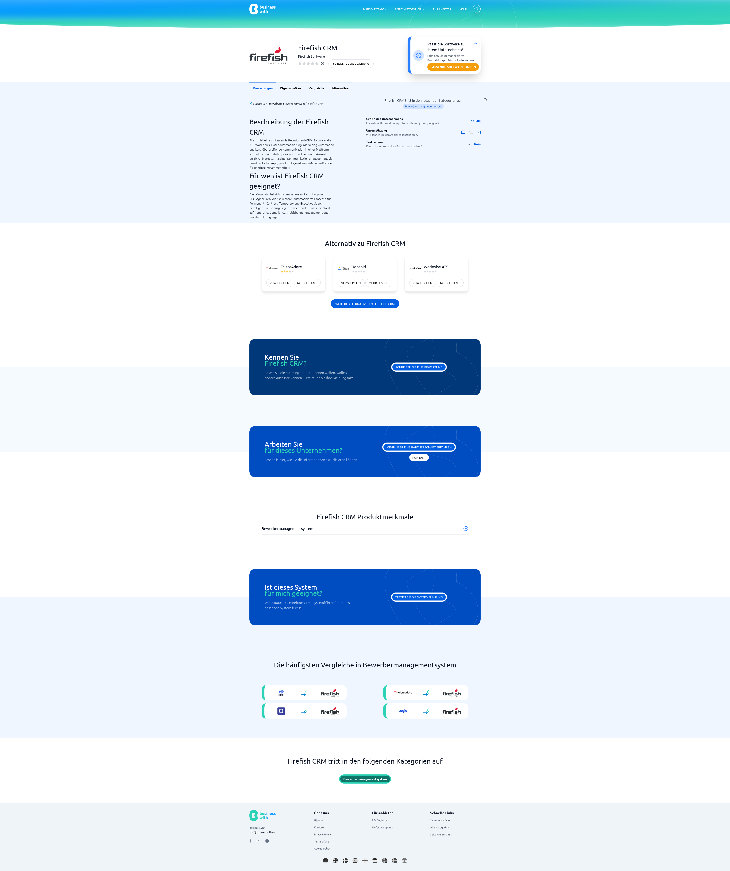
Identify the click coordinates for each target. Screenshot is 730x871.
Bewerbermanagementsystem (286, 103)
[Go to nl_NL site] (375, 860)
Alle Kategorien (439, 827)
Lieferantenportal (382, 827)
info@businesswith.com (263, 832)
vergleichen (279, 283)
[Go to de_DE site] (325, 860)
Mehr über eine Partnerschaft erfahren (419, 447)
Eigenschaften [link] (290, 88)
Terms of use (321, 841)
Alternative (340, 88)
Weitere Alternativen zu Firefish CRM (365, 304)
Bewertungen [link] (263, 88)
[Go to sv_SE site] (394, 860)
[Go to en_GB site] (335, 860)
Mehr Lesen (306, 283)
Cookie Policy (322, 848)
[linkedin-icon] (258, 841)
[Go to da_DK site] (345, 860)
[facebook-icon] (250, 841)
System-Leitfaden (440, 820)
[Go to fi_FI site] (365, 860)
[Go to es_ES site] (355, 860)
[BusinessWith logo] (262, 9)
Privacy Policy (322, 834)
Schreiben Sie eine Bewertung (351, 63)
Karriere (319, 827)
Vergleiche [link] (316, 88)
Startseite (259, 103)
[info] (322, 63)
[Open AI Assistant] (267, 841)
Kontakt (419, 457)
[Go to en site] (404, 860)
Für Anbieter (379, 820)
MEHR (463, 9)
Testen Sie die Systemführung (419, 597)
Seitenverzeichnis (441, 834)
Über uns (319, 820)
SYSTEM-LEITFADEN (374, 9)
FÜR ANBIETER (442, 9)
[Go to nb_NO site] (384, 860)
